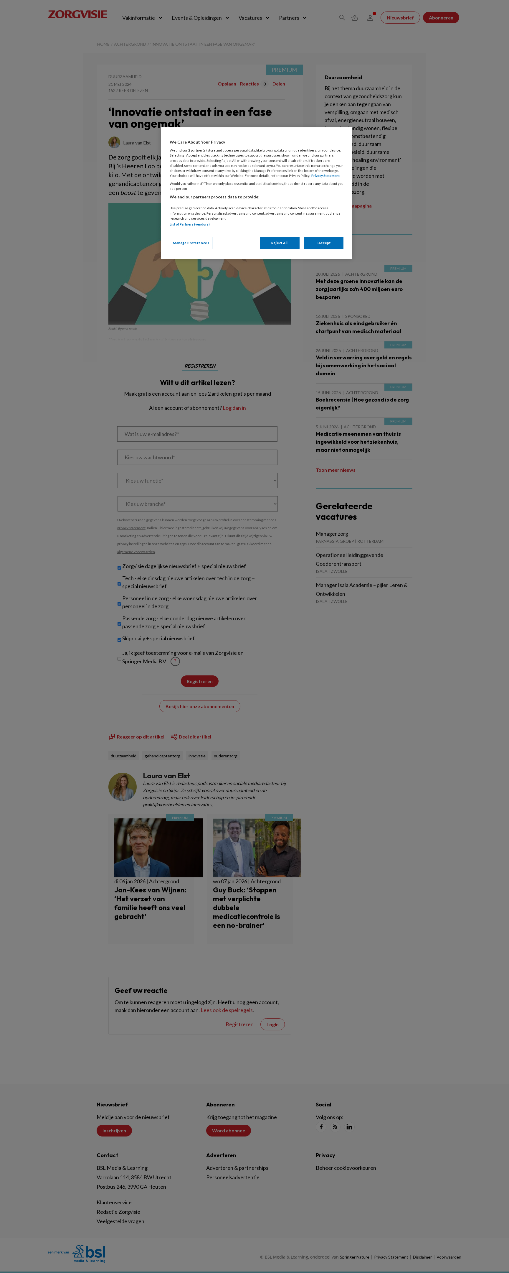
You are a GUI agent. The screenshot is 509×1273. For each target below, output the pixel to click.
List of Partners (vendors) (190, 224)
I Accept (324, 243)
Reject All (279, 243)
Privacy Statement (325, 175)
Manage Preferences (191, 243)
